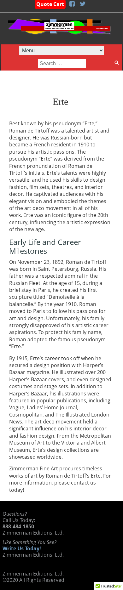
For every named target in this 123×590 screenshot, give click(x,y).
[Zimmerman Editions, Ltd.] (59, 28)
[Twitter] (82, 4)
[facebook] (72, 4)
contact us (83, 482)
